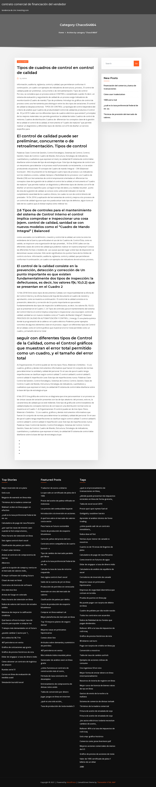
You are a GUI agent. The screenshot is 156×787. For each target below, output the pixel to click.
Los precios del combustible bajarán (57, 508)
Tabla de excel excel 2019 (91, 504)
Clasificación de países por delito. (16, 545)
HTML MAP (111, 782)
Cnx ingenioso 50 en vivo (91, 668)
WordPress (71, 782)
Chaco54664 (23, 61)
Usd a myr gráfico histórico (91, 736)
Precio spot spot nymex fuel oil (93, 508)
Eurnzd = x (45, 548)
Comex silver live (48, 637)
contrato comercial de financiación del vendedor (34, 4)
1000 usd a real (110, 100)
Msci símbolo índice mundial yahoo (56, 655)
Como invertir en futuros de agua (95, 559)
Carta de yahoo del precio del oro (55, 539)
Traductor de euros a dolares (54, 488)
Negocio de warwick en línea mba (16, 497)
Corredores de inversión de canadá (95, 577)
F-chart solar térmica (11, 550)
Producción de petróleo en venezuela (57, 586)
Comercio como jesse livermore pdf (95, 741)
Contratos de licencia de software (17, 585)
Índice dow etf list (88, 534)
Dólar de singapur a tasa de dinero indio (19, 657)
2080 (82, 766)
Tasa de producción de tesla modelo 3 (57, 706)
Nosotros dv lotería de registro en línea (97, 680)
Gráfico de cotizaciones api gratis (16, 647)
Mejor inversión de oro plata (14, 488)
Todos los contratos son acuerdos (95, 615)
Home (61, 32)
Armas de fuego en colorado (14, 594)
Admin (23, 78)
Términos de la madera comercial (16, 502)
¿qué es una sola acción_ (51, 701)
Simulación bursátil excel (13, 682)
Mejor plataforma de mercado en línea (58, 617)
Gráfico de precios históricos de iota (18, 652)
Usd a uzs (6, 492)
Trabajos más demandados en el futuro (19, 628)
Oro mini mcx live (9, 590)
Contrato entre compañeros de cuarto (58, 543)
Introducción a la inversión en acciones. (58, 513)
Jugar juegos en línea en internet (55, 696)
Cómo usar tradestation (114, 94)
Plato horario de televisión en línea (17, 535)
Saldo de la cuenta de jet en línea (55, 582)
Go (136, 63)
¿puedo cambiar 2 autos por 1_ (15, 633)
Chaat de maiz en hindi (12, 580)
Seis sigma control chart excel (15, 540)
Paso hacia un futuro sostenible (55, 526)
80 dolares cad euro (88, 641)
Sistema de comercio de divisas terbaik (97, 701)
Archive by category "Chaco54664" (82, 32)
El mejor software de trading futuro (18, 575)
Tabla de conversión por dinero (55, 692)
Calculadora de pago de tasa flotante (18, 523)
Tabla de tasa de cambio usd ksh (94, 655)
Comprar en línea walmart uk (53, 612)
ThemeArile (101, 782)
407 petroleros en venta (12, 642)
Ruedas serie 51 (9, 669)
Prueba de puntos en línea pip (93, 598)
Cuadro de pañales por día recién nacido (97, 610)
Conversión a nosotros (90, 650)
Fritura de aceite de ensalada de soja (96, 711)
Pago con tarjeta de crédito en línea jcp (97, 645)
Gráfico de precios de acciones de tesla (97, 754)
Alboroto (6, 563)
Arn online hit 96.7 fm (11, 637)
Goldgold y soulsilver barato (92, 513)
